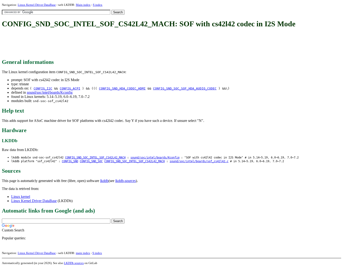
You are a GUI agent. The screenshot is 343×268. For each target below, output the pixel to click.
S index (97, 5)
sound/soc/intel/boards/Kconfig (50, 92)
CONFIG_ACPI (70, 88)
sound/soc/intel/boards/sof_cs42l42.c (199, 161)
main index (83, 253)
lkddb (104, 181)
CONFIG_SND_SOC (91, 161)
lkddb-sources (125, 181)
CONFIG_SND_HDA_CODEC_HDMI (122, 88)
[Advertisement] (87, 43)
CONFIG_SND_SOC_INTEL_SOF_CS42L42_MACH (95, 157)
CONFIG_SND (70, 161)
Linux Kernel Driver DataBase (37, 5)
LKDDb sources (74, 263)
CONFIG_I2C (43, 88)
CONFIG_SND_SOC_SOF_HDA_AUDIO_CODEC (185, 88)
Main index (83, 5)
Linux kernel (20, 197)
